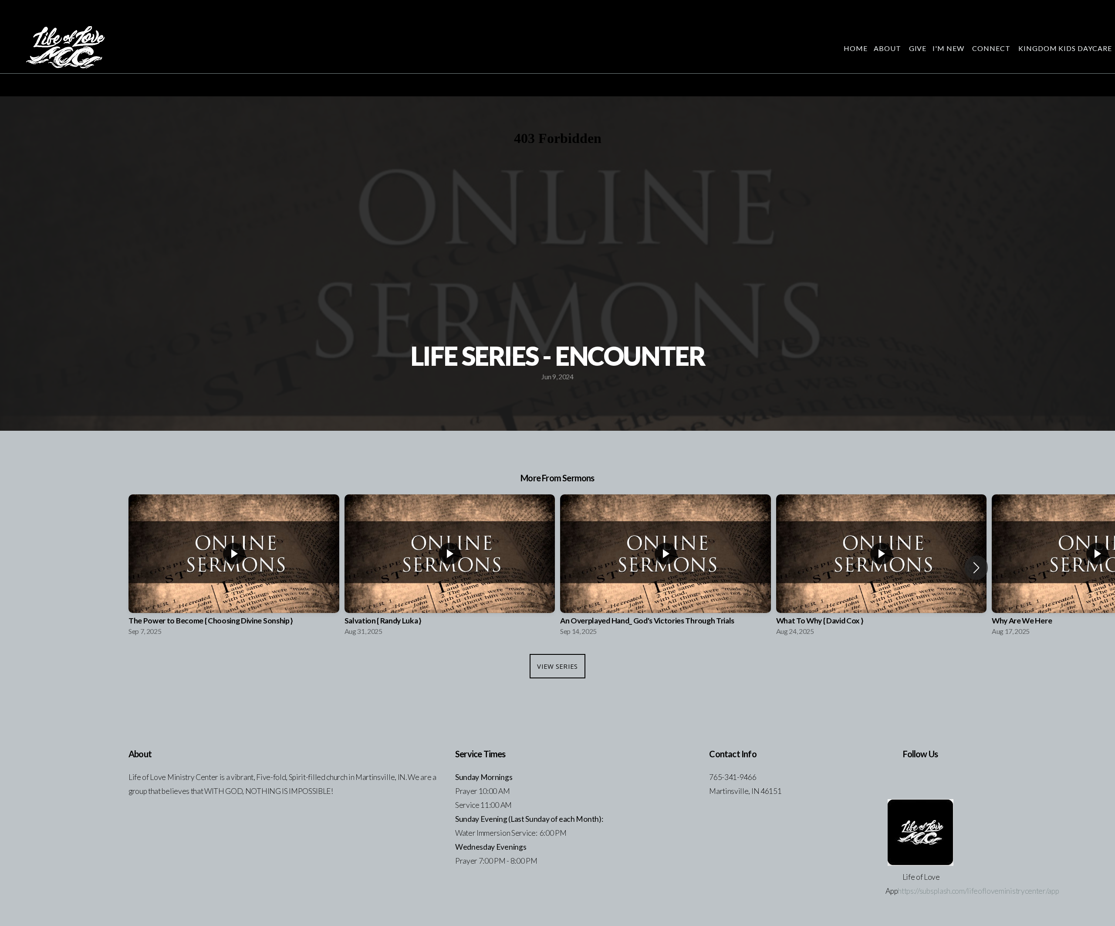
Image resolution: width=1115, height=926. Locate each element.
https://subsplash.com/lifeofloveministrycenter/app (978, 890)
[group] (233, 567)
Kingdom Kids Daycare (1065, 48)
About (888, 48)
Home (856, 48)
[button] (976, 567)
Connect (992, 48)
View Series (557, 666)
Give (918, 48)
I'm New (949, 48)
